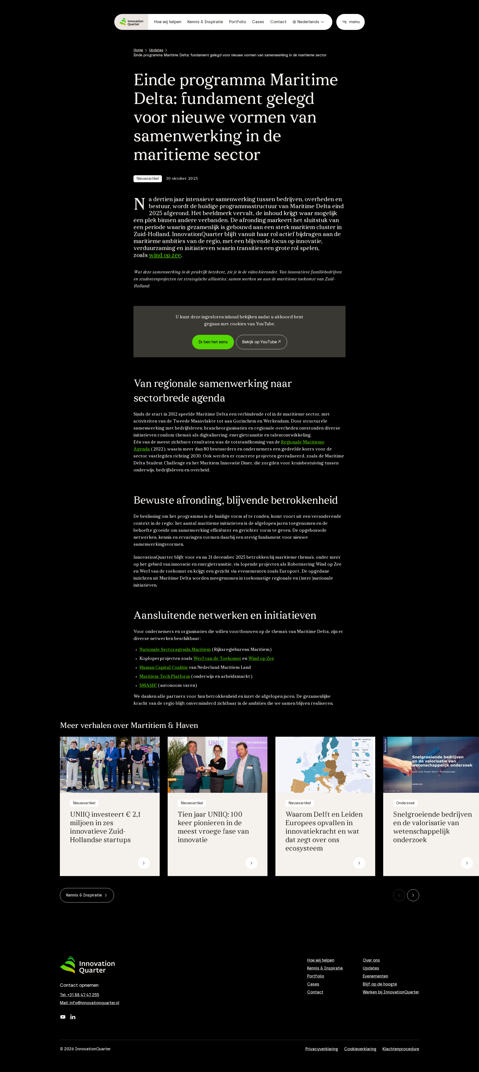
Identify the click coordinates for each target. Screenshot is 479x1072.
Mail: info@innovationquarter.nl (89, 1003)
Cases (258, 22)
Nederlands (308, 22)
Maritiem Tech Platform (164, 677)
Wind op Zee (261, 659)
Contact (278, 22)
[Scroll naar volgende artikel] (413, 895)
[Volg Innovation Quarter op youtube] (63, 1017)
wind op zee (165, 256)
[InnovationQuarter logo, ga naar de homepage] (87, 965)
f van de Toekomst (221, 659)
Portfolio (237, 22)
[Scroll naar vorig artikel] (399, 895)
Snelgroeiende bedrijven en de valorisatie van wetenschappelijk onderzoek (432, 827)
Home (138, 50)
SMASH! (148, 686)
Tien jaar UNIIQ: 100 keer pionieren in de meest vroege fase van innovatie (213, 827)
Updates (156, 50)
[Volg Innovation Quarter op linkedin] (73, 1017)
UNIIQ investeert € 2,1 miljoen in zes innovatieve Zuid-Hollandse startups (105, 827)
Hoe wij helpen (167, 22)
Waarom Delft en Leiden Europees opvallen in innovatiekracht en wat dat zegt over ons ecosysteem (324, 831)
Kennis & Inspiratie (205, 22)
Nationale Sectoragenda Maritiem (175, 650)
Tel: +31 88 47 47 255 (79, 995)
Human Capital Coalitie (163, 668)
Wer (197, 659)
